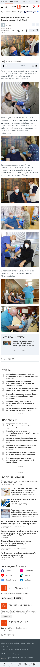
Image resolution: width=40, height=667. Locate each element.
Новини (7, 12)
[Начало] (2, 12)
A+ (34, 25)
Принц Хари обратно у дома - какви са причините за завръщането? (17, 543)
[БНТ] (3, 25)
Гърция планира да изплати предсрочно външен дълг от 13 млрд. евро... (20, 460)
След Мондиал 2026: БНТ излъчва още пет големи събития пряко (20, 453)
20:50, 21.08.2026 (6, 548)
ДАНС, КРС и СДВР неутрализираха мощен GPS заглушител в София (22, 389)
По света (29, 505)
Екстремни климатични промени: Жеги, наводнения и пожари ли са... (19, 522)
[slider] (13, 66)
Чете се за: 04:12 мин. (29, 516)
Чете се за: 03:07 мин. (19, 558)
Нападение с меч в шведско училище (24, 500)
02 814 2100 (8, 631)
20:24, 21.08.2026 (16, 516)
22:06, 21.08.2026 (6, 485)
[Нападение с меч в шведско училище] (5, 503)
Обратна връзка (27, 643)
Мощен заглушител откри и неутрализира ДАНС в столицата (19, 482)
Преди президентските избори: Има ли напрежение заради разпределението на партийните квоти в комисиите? (24, 512)
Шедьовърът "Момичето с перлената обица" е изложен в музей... (20, 403)
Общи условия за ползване (10, 643)
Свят (14, 12)
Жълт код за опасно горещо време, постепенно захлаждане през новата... (22, 396)
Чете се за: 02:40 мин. (19, 536)
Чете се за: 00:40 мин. (19, 548)
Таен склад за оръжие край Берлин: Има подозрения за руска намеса (19, 532)
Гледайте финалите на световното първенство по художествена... (19, 426)
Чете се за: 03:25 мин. (29, 494)
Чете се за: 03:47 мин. (19, 526)
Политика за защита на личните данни (15, 649)
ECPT (7, 646)
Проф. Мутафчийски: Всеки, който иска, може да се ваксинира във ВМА (23, 344)
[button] (33, 664)
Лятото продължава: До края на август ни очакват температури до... (21, 440)
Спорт (20, 12)
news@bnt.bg (9, 634)
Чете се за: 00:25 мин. (18, 505)
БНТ (2, 2)
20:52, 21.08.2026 (16, 494)
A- (37, 25)
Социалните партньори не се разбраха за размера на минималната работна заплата (24, 490)
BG (37, 2)
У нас (28, 485)
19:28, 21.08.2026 (6, 536)
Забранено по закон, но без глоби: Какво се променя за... (19, 554)
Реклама (20, 413)
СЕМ (2, 646)
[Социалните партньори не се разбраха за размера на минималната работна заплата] (5, 492)
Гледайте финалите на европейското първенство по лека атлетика (22, 433)
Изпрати (6, 616)
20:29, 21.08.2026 (6, 558)
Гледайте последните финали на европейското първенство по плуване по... (21, 447)
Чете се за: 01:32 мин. (19, 485)
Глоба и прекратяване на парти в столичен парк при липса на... (21, 409)
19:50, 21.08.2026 (6, 526)
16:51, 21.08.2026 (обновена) (19, 503)
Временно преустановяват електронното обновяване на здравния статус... (20, 383)
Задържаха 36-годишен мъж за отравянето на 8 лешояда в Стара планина (22, 376)
